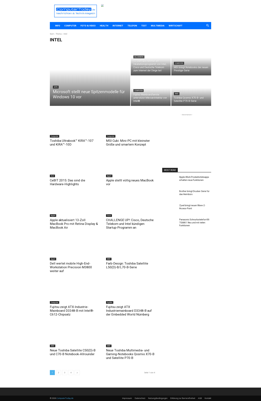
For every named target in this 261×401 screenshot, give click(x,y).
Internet (118, 25)
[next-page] (77, 372)
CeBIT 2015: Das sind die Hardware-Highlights (67, 182)
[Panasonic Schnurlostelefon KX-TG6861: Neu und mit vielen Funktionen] (169, 224)
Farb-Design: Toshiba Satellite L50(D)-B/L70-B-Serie (127, 265)
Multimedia (157, 25)
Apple (109, 176)
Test (144, 25)
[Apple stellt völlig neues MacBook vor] (130, 165)
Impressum (127, 398)
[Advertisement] (186, 135)
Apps (56, 87)
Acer (52, 176)
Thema (59, 34)
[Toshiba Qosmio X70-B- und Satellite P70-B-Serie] (191, 91)
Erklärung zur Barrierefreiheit (182, 398)
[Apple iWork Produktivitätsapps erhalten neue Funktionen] (169, 181)
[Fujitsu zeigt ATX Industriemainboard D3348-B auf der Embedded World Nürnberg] (130, 291)
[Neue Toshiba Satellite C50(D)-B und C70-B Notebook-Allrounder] (74, 335)
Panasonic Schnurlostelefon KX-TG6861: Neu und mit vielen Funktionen (194, 222)
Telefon (132, 25)
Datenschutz (140, 398)
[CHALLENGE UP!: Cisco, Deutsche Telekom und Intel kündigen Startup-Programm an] (130, 204)
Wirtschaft (175, 25)
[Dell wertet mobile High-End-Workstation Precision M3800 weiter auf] (74, 248)
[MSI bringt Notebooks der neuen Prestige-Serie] (191, 60)
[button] (207, 25)
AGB (200, 398)
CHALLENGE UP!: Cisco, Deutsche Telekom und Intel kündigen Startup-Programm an (130, 223)
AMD (176, 94)
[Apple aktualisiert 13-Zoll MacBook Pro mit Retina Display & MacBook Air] (74, 204)
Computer (70, 25)
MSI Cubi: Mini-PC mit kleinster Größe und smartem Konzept (128, 142)
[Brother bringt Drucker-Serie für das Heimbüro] (169, 195)
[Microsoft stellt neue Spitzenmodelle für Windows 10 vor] (90, 76)
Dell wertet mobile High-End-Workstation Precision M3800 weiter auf (71, 267)
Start (52, 34)
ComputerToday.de (64, 398)
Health (104, 25)
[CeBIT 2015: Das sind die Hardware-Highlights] (74, 165)
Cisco (109, 215)
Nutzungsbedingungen (158, 398)
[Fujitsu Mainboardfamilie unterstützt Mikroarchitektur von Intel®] (151, 91)
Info (57, 25)
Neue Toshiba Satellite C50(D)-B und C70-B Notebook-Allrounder (72, 352)
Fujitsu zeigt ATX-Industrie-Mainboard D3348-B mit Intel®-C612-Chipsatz (72, 310)
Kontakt (208, 398)
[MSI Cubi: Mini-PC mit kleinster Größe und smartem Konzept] (130, 125)
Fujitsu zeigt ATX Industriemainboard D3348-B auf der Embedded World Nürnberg (129, 310)
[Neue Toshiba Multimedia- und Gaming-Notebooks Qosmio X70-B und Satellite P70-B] (130, 335)
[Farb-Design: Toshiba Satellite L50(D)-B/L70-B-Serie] (130, 248)
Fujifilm (109, 302)
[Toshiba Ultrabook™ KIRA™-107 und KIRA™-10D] (74, 125)
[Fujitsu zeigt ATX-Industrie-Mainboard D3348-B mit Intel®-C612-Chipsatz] (74, 291)
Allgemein (138, 57)
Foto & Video (88, 25)
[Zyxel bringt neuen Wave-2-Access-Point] (169, 210)
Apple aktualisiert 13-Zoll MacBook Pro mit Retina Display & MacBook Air (74, 223)
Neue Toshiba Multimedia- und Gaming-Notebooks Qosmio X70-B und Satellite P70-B (130, 354)
